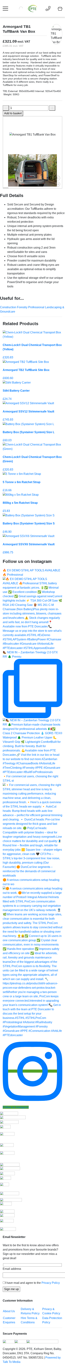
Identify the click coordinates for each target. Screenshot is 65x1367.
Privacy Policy (51, 1282)
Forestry (22, 307)
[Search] (26, 9)
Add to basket (13, 113)
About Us (9, 1311)
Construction (8, 307)
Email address (12, 1268)
